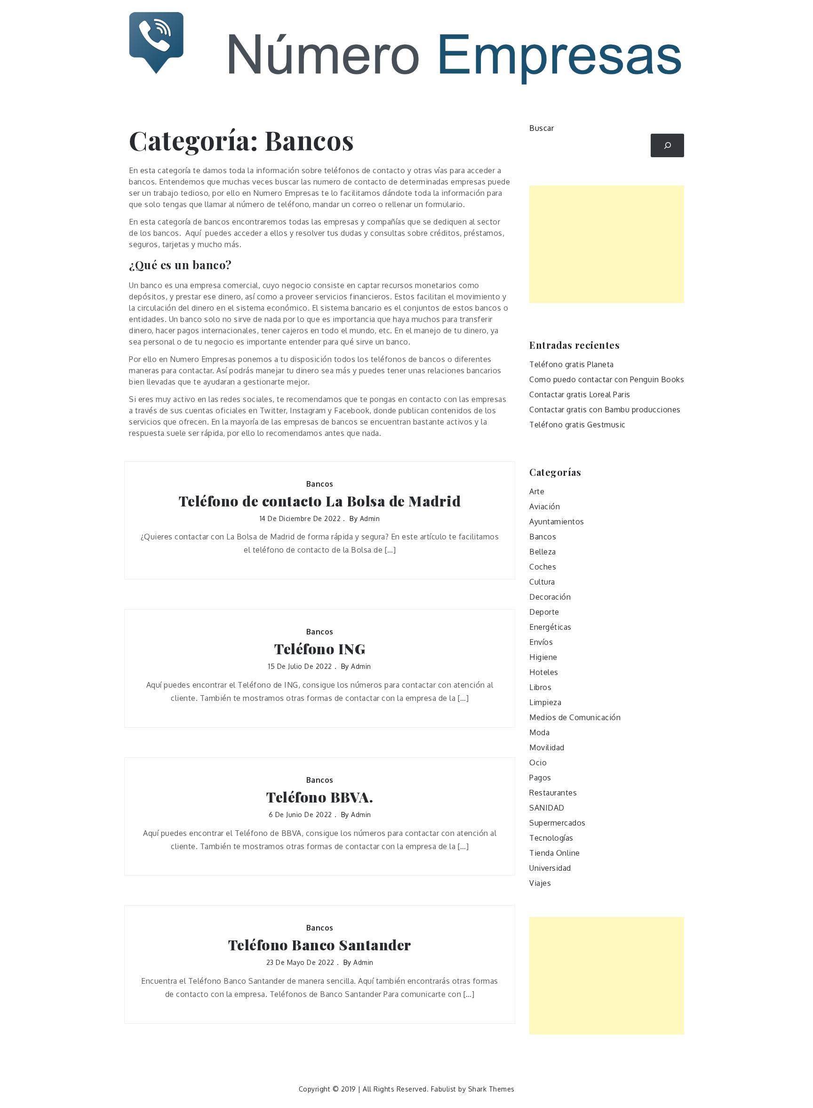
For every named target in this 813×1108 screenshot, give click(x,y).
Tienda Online (554, 853)
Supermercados (557, 822)
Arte (536, 491)
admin (370, 518)
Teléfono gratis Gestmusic (577, 424)
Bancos (320, 484)
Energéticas (550, 627)
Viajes (540, 883)
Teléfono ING (319, 649)
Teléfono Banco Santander (320, 945)
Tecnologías (551, 838)
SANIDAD (547, 807)
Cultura (542, 581)
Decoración (550, 597)
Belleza (542, 551)
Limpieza (545, 702)
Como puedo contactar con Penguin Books (606, 379)
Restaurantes (553, 792)
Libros (540, 687)
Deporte (544, 612)
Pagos (540, 777)
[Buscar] (667, 145)
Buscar (541, 128)
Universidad (550, 868)
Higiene (543, 657)
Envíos (541, 642)
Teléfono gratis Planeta (571, 364)
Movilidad (547, 747)
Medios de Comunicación (575, 717)
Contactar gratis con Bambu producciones (605, 409)
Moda (539, 732)
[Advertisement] (606, 244)
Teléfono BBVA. (319, 797)
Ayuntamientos (556, 521)
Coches (542, 566)
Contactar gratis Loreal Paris (579, 394)
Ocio (538, 762)
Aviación (544, 506)
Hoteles (543, 672)
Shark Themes (491, 1089)
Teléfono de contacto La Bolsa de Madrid (320, 501)
